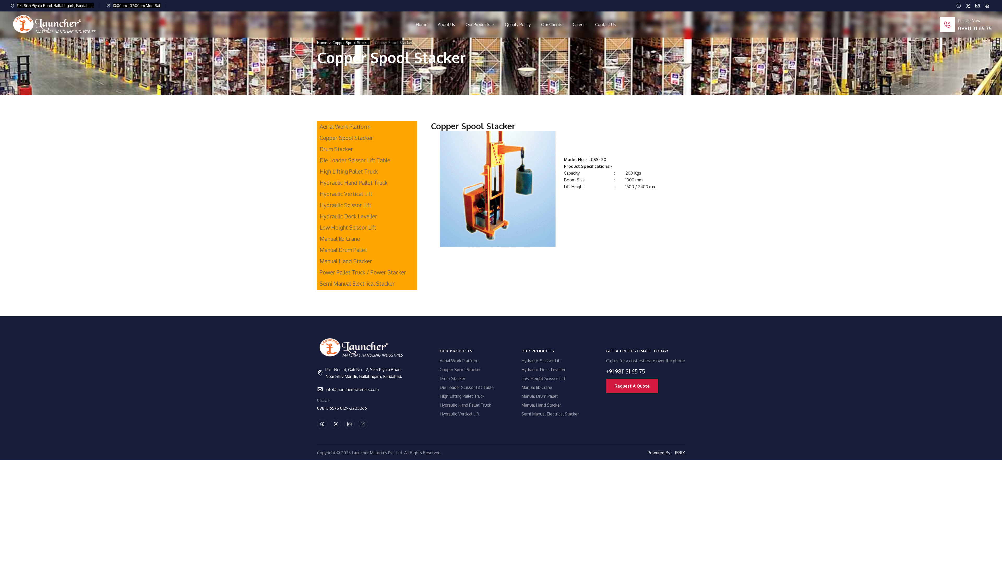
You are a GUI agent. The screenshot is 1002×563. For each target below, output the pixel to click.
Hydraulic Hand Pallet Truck (353, 183)
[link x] (968, 5)
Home (322, 42)
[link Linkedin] (987, 5)
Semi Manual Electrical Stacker (357, 283)
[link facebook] (958, 5)
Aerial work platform (345, 127)
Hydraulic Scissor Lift (345, 205)
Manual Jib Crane (340, 239)
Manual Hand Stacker (346, 261)
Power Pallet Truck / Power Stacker (363, 272)
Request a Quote (632, 386)
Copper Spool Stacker (351, 42)
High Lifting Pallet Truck (349, 171)
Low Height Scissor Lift (348, 227)
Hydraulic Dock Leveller (348, 216)
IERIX (680, 452)
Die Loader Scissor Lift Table (355, 160)
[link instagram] (977, 5)
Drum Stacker (336, 149)
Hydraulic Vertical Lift (346, 194)
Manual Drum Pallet (343, 250)
